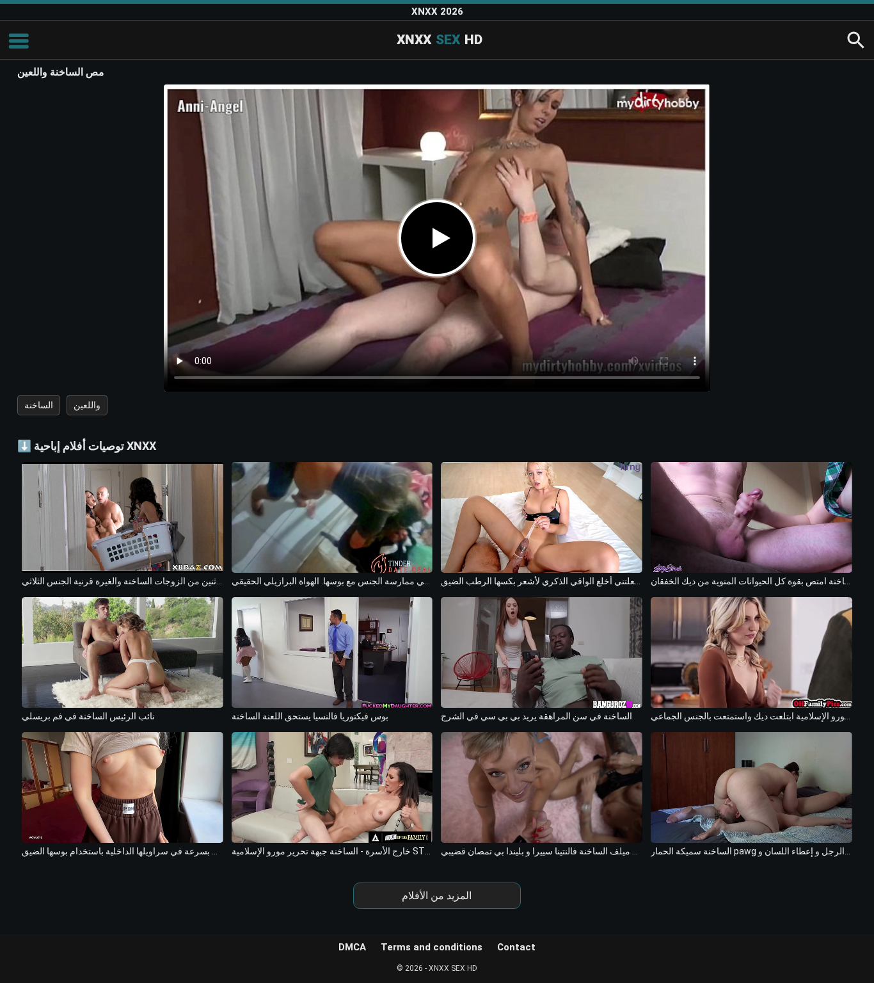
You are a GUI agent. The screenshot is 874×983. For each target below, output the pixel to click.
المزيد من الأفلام (437, 896)
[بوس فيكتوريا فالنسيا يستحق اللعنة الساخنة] (332, 652)
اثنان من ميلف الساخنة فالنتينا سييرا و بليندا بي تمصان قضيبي (541, 851)
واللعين (87, 405)
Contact (516, 947)
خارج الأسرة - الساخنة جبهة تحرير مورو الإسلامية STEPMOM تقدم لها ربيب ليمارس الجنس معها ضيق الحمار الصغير (332, 851)
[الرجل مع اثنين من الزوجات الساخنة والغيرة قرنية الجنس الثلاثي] (122, 517)
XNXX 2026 (437, 11)
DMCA (352, 947)
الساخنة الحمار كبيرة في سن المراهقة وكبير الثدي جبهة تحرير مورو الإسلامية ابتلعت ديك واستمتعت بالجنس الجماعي (751, 716)
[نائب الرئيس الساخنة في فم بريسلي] (122, 652)
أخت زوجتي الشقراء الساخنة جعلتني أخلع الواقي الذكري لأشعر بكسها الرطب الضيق (541, 581)
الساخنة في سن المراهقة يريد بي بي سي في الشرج (536, 716)
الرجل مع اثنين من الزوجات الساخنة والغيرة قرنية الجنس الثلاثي (122, 581)
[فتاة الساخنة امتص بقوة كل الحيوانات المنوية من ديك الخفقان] (751, 517)
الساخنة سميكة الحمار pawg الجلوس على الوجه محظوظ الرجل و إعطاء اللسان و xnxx (751, 851)
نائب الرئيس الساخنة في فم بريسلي (88, 716)
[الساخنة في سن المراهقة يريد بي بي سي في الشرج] (541, 652)
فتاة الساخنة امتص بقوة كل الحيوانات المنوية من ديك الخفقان (751, 581)
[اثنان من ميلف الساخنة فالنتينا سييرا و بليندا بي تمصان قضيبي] (541, 787)
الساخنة (38, 405)
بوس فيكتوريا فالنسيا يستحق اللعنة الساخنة (310, 716)
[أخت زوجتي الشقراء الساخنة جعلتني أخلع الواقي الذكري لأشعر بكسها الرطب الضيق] (541, 517)
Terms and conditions (431, 947)
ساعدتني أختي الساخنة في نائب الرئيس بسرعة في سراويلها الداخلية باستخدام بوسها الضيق (122, 851)
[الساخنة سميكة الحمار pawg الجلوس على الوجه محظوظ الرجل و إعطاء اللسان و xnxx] (751, 787)
